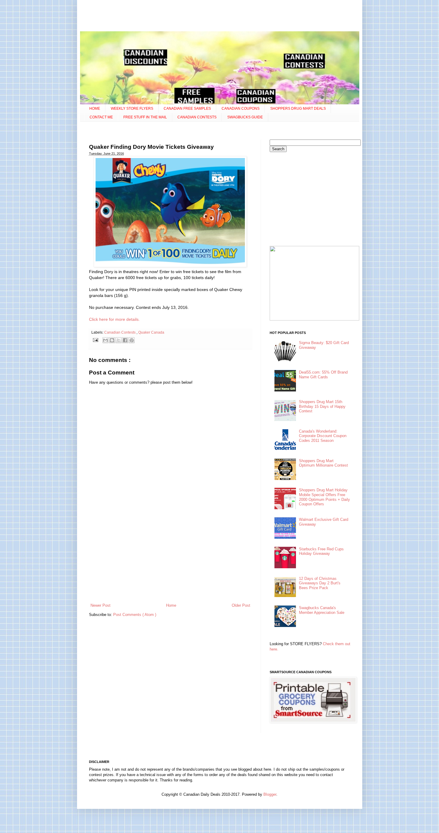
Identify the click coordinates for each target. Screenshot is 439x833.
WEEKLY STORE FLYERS (132, 108)
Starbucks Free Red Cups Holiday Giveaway (321, 551)
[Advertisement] (219, 16)
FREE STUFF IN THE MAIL (145, 117)
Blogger (269, 794)
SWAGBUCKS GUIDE (245, 117)
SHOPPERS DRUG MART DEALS (298, 108)
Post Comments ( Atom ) (134, 614)
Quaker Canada (151, 332)
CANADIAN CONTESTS (197, 117)
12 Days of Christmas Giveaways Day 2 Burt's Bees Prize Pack (319, 583)
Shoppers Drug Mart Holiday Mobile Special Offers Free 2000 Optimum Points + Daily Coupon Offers (324, 497)
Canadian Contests (120, 332)
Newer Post (100, 605)
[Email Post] (95, 340)
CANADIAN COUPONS (241, 108)
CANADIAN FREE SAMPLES (187, 108)
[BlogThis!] (112, 340)
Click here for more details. (114, 319)
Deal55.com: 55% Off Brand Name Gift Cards (323, 374)
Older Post (241, 605)
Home (171, 605)
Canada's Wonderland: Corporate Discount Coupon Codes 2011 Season (322, 436)
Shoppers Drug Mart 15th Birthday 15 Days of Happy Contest (322, 406)
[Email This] (105, 340)
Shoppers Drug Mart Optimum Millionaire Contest (323, 463)
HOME (94, 108)
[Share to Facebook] (125, 340)
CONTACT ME (101, 117)
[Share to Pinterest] (132, 340)
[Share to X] (119, 340)
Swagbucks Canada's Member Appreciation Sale (321, 610)
